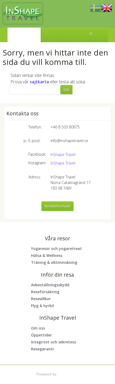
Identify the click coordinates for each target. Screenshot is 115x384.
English (106, 8)
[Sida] (24, 34)
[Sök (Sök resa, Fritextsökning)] (57, 34)
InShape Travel (63, 154)
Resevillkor (41, 298)
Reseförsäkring (45, 291)
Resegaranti (42, 348)
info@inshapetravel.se (69, 140)
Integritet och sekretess (53, 341)
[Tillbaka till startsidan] (22, 13)
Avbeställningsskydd (50, 284)
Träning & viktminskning (54, 262)
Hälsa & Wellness (46, 255)
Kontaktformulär (58, 205)
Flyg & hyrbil (42, 305)
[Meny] (91, 34)
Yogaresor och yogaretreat (56, 248)
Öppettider (41, 335)
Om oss (38, 328)
